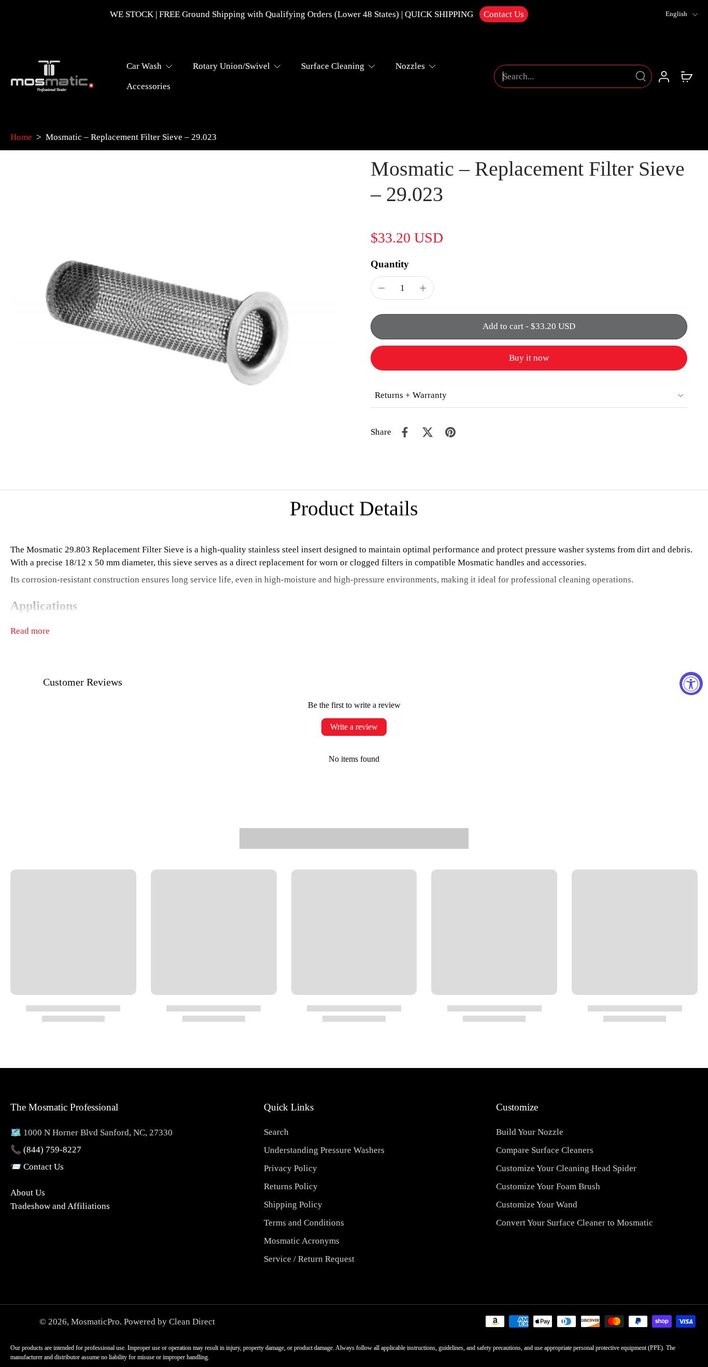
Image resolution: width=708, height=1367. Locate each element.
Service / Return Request (309, 1259)
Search (276, 1132)
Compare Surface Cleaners (544, 1150)
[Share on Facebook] (404, 432)
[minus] (381, 288)
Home (21, 137)
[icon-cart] (686, 76)
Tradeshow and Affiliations (60, 1206)
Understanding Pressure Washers (324, 1150)
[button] (529, 326)
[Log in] (663, 76)
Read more (30, 631)
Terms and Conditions (304, 1223)
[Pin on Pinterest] (450, 432)
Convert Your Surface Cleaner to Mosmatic (574, 1223)
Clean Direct (192, 1322)
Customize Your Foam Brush (548, 1186)
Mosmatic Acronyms (301, 1241)
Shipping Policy (293, 1204)
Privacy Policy (290, 1168)
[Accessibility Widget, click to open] (691, 683)
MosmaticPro (95, 1322)
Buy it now (529, 358)
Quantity (390, 264)
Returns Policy (291, 1186)
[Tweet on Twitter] (427, 432)
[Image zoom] (173, 319)
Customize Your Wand (536, 1204)
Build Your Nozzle (529, 1132)
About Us (27, 1193)
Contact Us (504, 14)
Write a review (354, 726)
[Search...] (640, 76)
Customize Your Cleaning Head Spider (566, 1168)
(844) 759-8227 (52, 1150)
